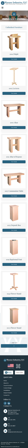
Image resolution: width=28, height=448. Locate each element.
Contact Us (6, 395)
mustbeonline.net (15, 446)
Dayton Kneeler (8, 392)
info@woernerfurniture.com (15, 432)
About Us (6, 383)
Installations (7, 390)
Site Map (8, 444)
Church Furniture (8, 385)
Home (5, 380)
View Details (14, 59)
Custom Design (7, 388)
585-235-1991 (11, 419)
